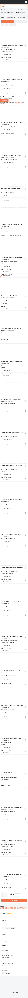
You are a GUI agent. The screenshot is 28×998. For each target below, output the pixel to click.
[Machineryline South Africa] (9, 2)
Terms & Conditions (6, 948)
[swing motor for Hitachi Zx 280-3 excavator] (14, 696)
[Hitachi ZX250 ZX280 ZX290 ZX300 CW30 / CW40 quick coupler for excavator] (14, 113)
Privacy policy (5, 950)
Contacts (4, 925)
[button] (26, 2)
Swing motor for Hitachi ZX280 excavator (11, 295)
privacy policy (18, 102)
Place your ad (14, 900)
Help (3, 922)
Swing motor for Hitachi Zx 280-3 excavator (12, 705)
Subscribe (4, 100)
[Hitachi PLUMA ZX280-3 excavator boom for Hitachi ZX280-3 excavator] (14, 763)
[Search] (26, 6)
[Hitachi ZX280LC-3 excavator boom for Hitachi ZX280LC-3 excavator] (14, 423)
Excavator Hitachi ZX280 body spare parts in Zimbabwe (12, 908)
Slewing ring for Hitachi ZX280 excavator (11, 188)
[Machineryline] (1, 10)
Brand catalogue (5, 957)
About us (4, 920)
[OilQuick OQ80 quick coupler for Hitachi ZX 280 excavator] (14, 525)
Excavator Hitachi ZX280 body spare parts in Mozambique (13, 907)
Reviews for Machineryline (7, 955)
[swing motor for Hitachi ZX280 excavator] (14, 286)
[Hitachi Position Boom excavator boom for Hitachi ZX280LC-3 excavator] (14, 146)
